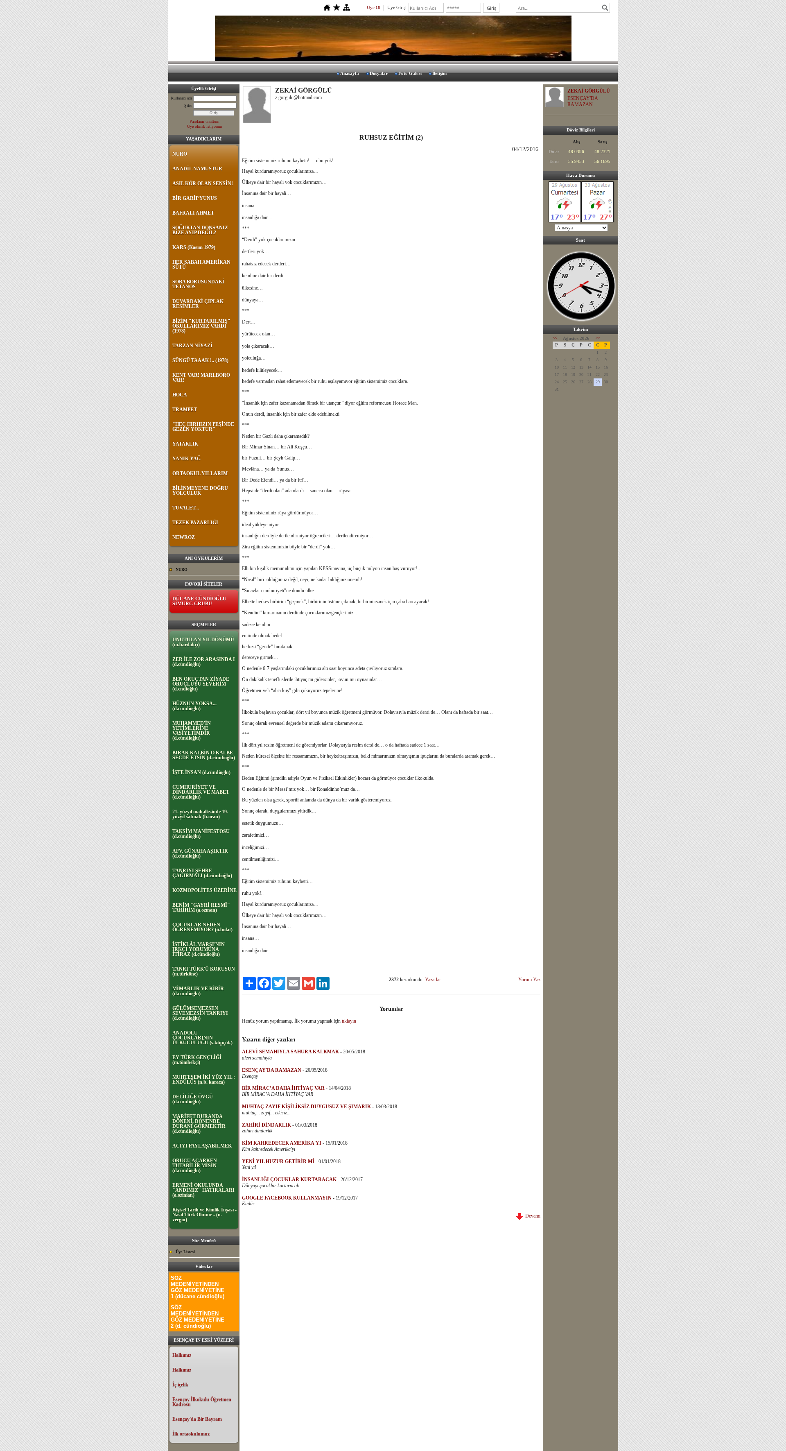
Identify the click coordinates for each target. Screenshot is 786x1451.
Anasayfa (349, 73)
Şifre (188, 105)
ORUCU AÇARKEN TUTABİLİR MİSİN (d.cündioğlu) (194, 1165)
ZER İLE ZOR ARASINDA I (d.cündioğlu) (203, 661)
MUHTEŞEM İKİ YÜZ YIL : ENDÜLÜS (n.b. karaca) (203, 1079)
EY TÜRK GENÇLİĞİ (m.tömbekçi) (196, 1060)
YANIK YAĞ (186, 459)
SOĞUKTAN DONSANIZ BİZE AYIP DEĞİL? (200, 230)
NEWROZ (183, 537)
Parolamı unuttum (204, 121)
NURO (179, 154)
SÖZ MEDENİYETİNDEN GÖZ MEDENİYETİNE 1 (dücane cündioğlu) (197, 1287)
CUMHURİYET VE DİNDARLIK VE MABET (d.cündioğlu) (200, 792)
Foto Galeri (410, 73)
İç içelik (180, 1385)
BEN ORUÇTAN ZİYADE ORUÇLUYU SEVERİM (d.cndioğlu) (200, 684)
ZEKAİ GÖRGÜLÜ (588, 91)
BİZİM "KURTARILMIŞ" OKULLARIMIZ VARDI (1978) (201, 326)
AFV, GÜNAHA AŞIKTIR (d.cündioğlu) (200, 853)
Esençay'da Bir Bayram (197, 1419)
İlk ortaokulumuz (191, 1434)
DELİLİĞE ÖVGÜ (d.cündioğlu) (192, 1099)
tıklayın (349, 1021)
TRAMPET (184, 409)
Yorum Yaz (529, 979)
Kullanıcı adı (181, 98)
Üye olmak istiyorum (204, 126)
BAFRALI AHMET (193, 213)
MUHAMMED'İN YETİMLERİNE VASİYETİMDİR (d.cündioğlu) (191, 730)
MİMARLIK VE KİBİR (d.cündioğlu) (198, 991)
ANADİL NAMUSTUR (197, 169)
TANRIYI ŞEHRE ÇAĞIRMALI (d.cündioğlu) (202, 873)
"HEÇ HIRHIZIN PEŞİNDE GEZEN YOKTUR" (203, 426)
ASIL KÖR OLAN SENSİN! (202, 183)
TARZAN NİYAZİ (192, 346)
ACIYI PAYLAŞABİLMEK (202, 1146)
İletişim (439, 73)
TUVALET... (185, 508)
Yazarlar (433, 979)
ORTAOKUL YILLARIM (200, 473)
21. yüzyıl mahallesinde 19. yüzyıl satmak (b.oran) (200, 814)
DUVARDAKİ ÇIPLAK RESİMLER (198, 304)
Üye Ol (373, 7)
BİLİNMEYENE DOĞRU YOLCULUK (200, 490)
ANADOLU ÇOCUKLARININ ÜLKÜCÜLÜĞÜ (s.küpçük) (202, 1038)
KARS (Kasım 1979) (193, 247)
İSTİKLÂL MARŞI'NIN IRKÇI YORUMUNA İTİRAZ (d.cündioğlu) (198, 949)
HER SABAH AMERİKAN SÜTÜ (201, 264)
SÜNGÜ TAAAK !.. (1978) (200, 360)
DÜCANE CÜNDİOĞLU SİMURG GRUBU (199, 601)
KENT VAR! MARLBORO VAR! (201, 377)
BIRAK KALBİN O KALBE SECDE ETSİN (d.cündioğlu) (203, 755)
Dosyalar (379, 73)
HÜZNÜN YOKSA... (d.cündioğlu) (194, 706)
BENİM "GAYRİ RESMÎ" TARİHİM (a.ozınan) (201, 907)
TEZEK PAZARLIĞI (195, 522)
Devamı (531, 1216)
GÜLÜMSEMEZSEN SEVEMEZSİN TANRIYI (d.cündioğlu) (200, 1013)
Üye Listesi (185, 1252)
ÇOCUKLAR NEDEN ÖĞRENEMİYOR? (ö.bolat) (202, 927)
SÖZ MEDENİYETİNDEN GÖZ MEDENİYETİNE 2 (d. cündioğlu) (197, 1316)
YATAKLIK (185, 444)
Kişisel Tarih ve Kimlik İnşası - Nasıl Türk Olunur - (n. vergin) (204, 1214)
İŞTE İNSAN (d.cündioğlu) (201, 772)
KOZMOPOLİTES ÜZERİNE (204, 890)
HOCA (179, 395)
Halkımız (181, 1355)
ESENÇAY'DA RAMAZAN (582, 101)
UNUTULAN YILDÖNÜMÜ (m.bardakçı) (203, 642)
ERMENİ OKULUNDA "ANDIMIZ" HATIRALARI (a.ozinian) (203, 1190)
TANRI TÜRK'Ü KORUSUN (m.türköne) (203, 971)
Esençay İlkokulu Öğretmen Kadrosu (201, 1402)
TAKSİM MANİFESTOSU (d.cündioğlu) (201, 833)
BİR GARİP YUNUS (194, 198)
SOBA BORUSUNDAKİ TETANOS (198, 284)
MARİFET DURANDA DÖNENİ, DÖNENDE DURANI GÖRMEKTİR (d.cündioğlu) (199, 1124)
